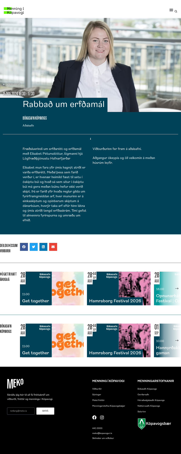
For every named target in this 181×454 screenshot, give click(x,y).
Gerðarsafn (143, 395)
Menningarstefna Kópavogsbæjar (108, 406)
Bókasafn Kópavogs (147, 389)
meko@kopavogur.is (102, 433)
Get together (35, 301)
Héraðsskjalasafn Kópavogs (151, 400)
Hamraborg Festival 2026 (115, 301)
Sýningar (96, 395)
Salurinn (142, 412)
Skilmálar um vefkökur (103, 438)
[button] (171, 10)
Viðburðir (97, 389)
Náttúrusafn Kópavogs (149, 406)
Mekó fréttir (98, 400)
